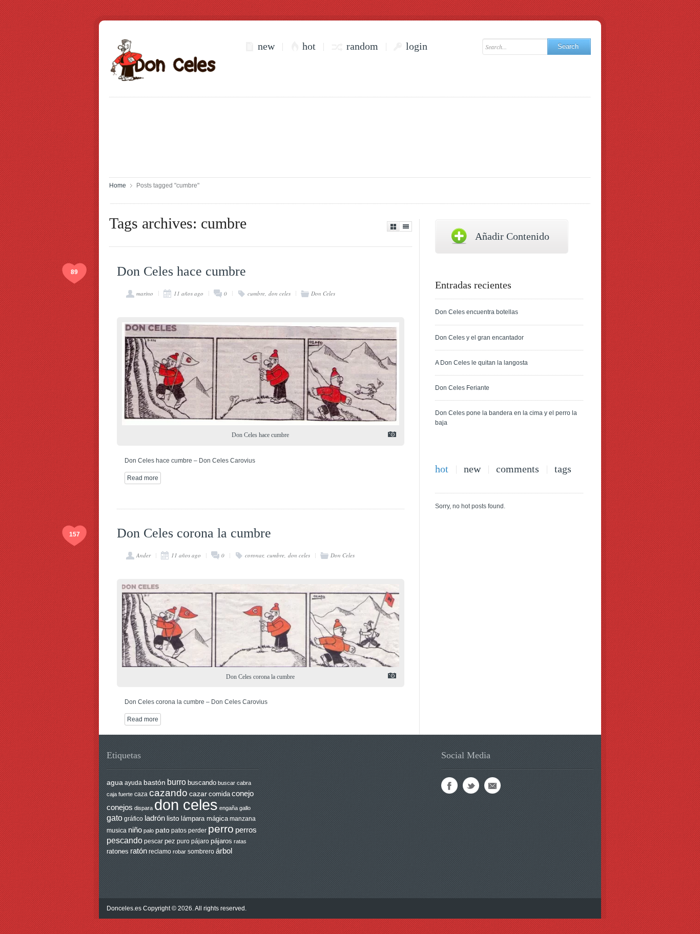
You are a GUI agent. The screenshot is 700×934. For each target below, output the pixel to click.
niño (135, 829)
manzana (243, 818)
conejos (120, 807)
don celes (280, 293)
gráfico (133, 818)
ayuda (133, 783)
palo (148, 830)
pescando (124, 840)
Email (492, 785)
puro (183, 841)
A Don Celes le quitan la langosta (481, 362)
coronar (254, 555)
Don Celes (323, 293)
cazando (168, 792)
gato (114, 817)
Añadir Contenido (512, 236)
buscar (226, 783)
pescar (153, 841)
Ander (143, 555)
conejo (243, 793)
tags (562, 469)
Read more (142, 478)
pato (162, 830)
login (416, 46)
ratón (138, 851)
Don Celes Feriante (462, 387)
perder (197, 830)
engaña (228, 808)
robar (179, 851)
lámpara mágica (204, 818)
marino (144, 293)
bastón (154, 782)
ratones (118, 851)
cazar (198, 794)
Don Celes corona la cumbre (194, 533)
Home (117, 185)
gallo (245, 808)
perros (246, 829)
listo (173, 818)
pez (169, 841)
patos (179, 830)
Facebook (449, 785)
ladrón (155, 818)
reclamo (160, 851)
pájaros (221, 841)
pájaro (200, 841)
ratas (240, 841)
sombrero (201, 851)
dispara (143, 808)
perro (221, 829)
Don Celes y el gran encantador (479, 337)
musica (117, 830)
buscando (202, 782)
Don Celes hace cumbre (181, 271)
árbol (224, 851)
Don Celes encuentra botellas (476, 312)
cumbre (256, 293)
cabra (244, 783)
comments (517, 469)
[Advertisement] (350, 136)
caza (141, 794)
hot (309, 46)
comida (219, 794)
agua (115, 782)
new (266, 46)
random (362, 46)
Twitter (471, 785)
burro (176, 782)
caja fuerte (120, 794)
